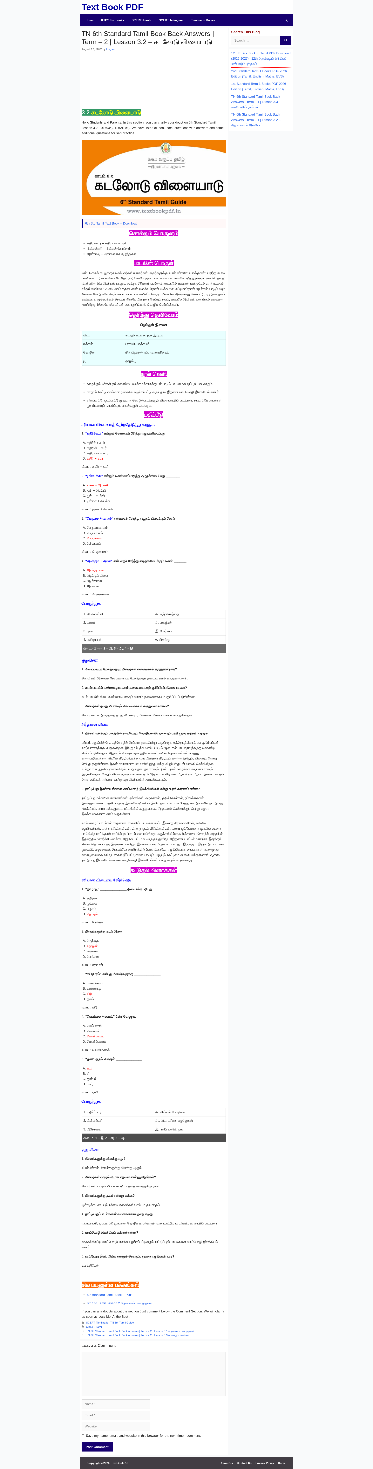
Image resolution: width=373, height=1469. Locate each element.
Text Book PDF (112, 7)
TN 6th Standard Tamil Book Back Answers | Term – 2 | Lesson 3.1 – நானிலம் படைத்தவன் (140, 1331)
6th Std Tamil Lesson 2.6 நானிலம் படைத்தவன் (119, 1303)
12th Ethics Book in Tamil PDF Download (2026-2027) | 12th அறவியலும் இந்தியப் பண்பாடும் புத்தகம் (260, 58)
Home (89, 20)
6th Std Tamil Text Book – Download (111, 223)
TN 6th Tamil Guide (122, 1322)
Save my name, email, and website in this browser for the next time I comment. (143, 1436)
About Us (226, 1463)
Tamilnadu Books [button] (203, 20)
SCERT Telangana (171, 20)
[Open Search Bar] (286, 20)
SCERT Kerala (141, 20)
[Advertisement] (154, 80)
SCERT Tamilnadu (97, 1322)
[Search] (285, 40)
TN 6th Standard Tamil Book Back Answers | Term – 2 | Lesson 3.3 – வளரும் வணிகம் (137, 1335)
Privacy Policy (264, 1463)
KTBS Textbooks (112, 20)
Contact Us (244, 1463)
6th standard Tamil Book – (109, 1295)
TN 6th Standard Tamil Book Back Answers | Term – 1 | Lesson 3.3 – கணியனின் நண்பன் (256, 102)
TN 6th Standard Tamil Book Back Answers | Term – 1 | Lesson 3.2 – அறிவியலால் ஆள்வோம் (256, 120)
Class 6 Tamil (94, 1326)
